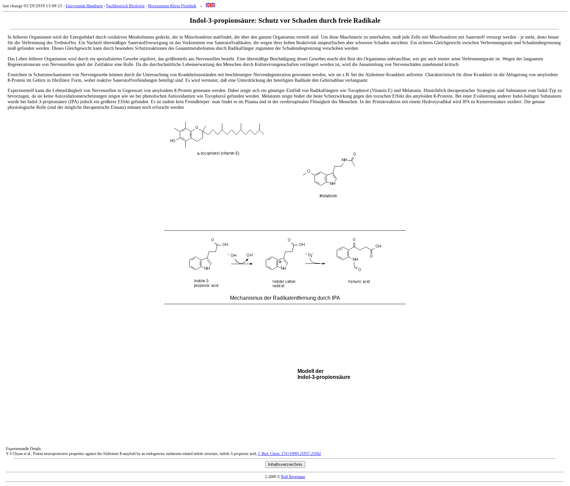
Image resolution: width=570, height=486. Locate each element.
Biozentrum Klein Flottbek (172, 5)
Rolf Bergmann (293, 476)
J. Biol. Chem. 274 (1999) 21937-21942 (289, 453)
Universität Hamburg (84, 5)
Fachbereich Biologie (125, 5)
